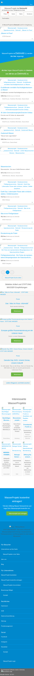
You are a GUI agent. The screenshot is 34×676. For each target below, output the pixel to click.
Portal (18, 299)
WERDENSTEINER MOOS (6, 454)
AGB (2, 611)
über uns (3, 559)
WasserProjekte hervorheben (12, 585)
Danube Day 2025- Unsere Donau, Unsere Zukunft (17, 361)
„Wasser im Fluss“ (7, 33)
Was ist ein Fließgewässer (9, 213)
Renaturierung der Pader (9, 233)
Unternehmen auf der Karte (9, 549)
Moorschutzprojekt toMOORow (17, 419)
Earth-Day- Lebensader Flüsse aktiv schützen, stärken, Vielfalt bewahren (16, 193)
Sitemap (3, 621)
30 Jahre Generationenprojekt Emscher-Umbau (16, 112)
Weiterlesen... (17, 311)
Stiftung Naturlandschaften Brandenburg (27, 456)
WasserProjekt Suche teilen (13, 277)
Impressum (4, 606)
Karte (13, 14)
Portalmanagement (7, 626)
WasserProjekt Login (9, 661)
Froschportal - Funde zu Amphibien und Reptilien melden (27, 426)
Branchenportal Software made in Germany (12, 670)
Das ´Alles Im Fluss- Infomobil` (17, 303)
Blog (2, 564)
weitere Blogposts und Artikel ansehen (18, 383)
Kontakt (5, 595)
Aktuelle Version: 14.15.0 (7, 674)
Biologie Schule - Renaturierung (17, 456)
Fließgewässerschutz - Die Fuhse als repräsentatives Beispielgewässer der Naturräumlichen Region (16, 256)
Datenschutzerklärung (7, 616)
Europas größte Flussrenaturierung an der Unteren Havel (17, 332)
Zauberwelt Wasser (7, 133)
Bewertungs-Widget (7, 590)
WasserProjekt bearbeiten (9, 575)
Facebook (4, 636)
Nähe (20, 14)
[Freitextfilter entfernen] (25, 3)
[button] (3, 272)
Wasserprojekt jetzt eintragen (18, 513)
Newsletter (4, 647)
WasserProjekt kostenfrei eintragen (11, 580)
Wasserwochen (6, 166)
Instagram (4, 642)
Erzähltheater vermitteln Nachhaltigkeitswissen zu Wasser (16, 89)
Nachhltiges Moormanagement (6, 419)
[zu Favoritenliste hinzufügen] (2, 29)
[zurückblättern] (4, 156)
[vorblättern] (29, 156)
